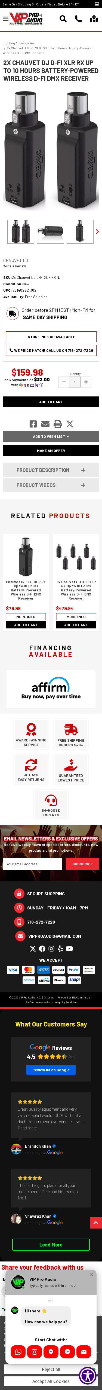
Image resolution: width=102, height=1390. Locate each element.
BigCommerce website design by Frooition (51, 1002)
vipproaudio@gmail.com (54, 936)
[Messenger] (67, 1351)
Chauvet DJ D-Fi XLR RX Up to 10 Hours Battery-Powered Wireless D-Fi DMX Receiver (26, 590)
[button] (27, 382)
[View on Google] (16, 1149)
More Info (25, 616)
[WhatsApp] (18, 1351)
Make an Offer (51, 450)
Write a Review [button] (14, 266)
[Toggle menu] (6, 18)
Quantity (75, 373)
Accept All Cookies (51, 1381)
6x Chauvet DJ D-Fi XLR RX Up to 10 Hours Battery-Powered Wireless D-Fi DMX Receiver (76, 590)
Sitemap (49, 997)
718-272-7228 (41, 921)
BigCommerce (81, 997)
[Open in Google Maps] (51, 1351)
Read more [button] (27, 1127)
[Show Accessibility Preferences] (88, 1376)
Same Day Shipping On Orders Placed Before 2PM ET (40, 4)
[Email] (83, 1351)
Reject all (51, 1369)
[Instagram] (34, 1351)
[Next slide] (97, 232)
